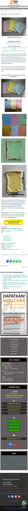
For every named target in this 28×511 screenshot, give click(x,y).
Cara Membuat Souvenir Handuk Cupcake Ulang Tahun (15, 276)
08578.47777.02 (7, 235)
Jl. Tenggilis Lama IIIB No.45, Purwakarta (14, 230)
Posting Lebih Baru (3, 265)
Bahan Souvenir (22, 457)
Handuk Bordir (6, 458)
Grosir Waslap (9, 15)
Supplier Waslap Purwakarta (14, 212)
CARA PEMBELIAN (14, 346)
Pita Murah (21, 464)
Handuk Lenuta (8, 462)
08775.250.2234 (7, 237)
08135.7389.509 (7, 231)
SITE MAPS (14, 353)
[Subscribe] (19, 497)
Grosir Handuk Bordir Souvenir (12, 249)
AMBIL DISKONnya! (23, 507)
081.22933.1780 (7, 240)
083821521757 (10, 43)
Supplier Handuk (9, 244)
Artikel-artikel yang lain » (23, 290)
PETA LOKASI (14, 351)
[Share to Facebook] (7, 261)
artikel (4, 468)
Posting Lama (24, 267)
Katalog (9, 464)
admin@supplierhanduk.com (14, 438)
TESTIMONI (14, 349)
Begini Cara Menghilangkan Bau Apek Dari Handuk (14, 282)
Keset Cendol (14, 464)
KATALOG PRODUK (14, 339)
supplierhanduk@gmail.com (10, 243)
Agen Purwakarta (4, 15)
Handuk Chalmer (15, 458)
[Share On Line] (17, 261)
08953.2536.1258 (8, 239)
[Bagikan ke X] (10, 261)
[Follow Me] (12, 497)
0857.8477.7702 (15, 427)
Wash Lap (13, 15)
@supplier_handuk (10, 246)
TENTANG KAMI (14, 344)
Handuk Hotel (10, 460)
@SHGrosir (8, 248)
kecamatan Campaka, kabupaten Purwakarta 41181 (14, 51)
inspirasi (8, 468)
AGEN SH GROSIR (9, 457)
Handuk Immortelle (21, 460)
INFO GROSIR (14, 342)
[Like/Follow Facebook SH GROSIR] (8, 497)
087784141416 (18, 43)
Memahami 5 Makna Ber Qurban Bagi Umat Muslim (14, 275)
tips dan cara (14, 468)
